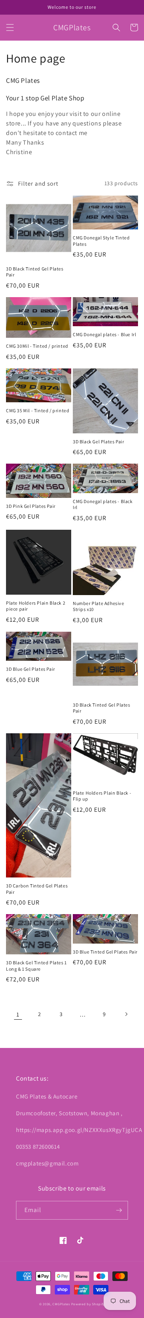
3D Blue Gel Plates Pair (30, 669)
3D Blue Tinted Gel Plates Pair (105, 952)
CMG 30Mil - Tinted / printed (37, 346)
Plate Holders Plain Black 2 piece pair (35, 606)
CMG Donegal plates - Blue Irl (104, 334)
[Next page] (126, 1014)
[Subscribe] (119, 1210)
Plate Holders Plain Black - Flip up (102, 796)
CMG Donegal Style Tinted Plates (101, 241)
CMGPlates (61, 1304)
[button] (10, 27)
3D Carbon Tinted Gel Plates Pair (37, 889)
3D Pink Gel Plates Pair (31, 506)
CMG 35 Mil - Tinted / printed (37, 410)
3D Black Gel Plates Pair (98, 442)
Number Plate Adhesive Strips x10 (98, 606)
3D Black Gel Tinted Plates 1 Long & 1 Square (36, 966)
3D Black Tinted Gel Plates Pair (35, 272)
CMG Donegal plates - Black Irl (103, 504)
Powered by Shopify (88, 1304)
